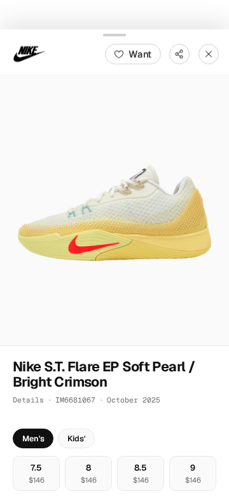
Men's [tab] (33, 438)
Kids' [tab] (76, 438)
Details (28, 399)
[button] (114, 210)
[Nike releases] (29, 53)
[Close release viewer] (208, 53)
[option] (36, 473)
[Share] (179, 53)
